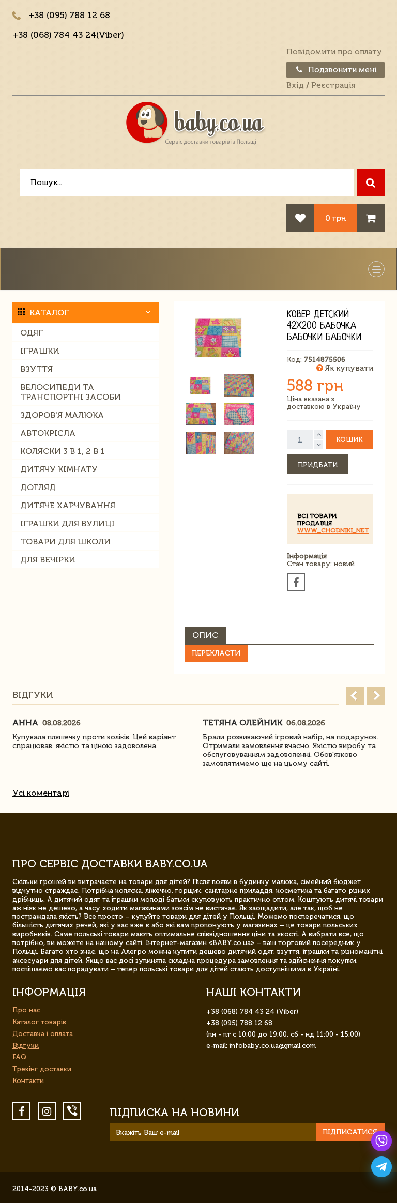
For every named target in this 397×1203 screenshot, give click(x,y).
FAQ (19, 1057)
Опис (205, 635)
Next (376, 696)
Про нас (26, 1010)
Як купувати (348, 368)
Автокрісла (47, 433)
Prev (355, 696)
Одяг (31, 333)
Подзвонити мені (341, 69)
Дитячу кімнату (59, 469)
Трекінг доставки (41, 1069)
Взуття (36, 369)
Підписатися (350, 1132)
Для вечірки (47, 560)
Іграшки (39, 351)
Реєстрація (333, 85)
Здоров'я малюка (62, 415)
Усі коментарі (40, 793)
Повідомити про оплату (334, 51)
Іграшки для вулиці (67, 523)
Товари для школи (65, 541)
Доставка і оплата (42, 1034)
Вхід (295, 85)
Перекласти (216, 653)
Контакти (28, 1081)
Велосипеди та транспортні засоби (70, 392)
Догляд (38, 487)
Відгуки (25, 1045)
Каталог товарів (39, 1022)
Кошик (349, 440)
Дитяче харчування (67, 505)
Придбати (318, 465)
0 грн (335, 218)
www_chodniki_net (333, 530)
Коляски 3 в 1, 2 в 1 (62, 451)
